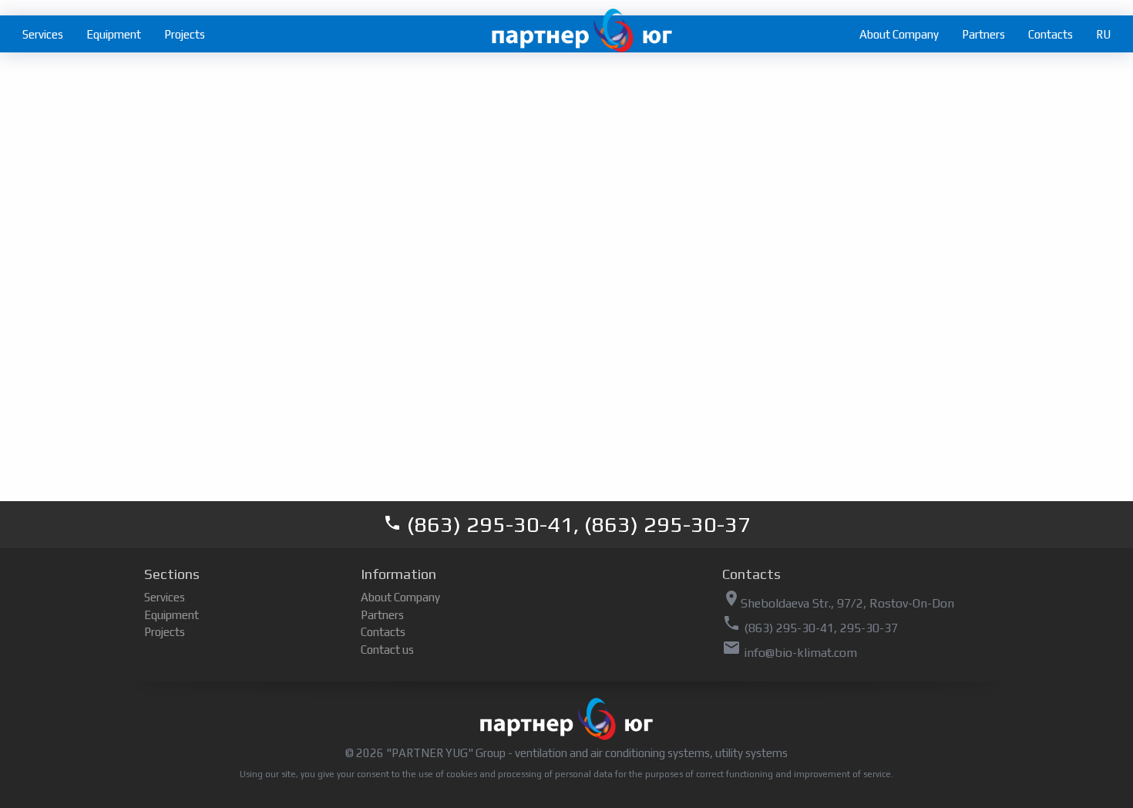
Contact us (387, 649)
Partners (983, 34)
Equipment (113, 34)
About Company (899, 34)
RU (1103, 34)
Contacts (1050, 34)
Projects (184, 34)
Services (42, 34)
